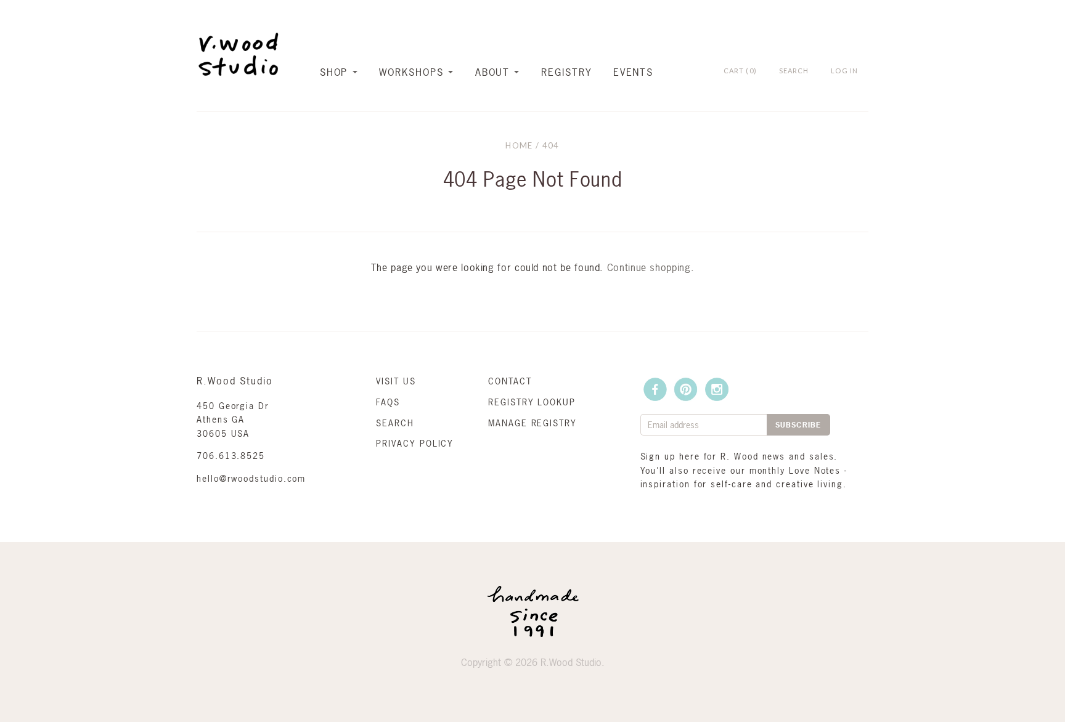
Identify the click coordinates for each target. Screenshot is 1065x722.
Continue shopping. (651, 267)
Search (395, 423)
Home (518, 145)
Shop (334, 72)
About (492, 72)
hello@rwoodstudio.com (251, 478)
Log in (844, 71)
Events (633, 72)
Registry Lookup (532, 402)
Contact (509, 381)
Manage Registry (532, 423)
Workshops (411, 72)
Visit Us (395, 381)
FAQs (388, 402)
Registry (566, 72)
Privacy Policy (415, 443)
